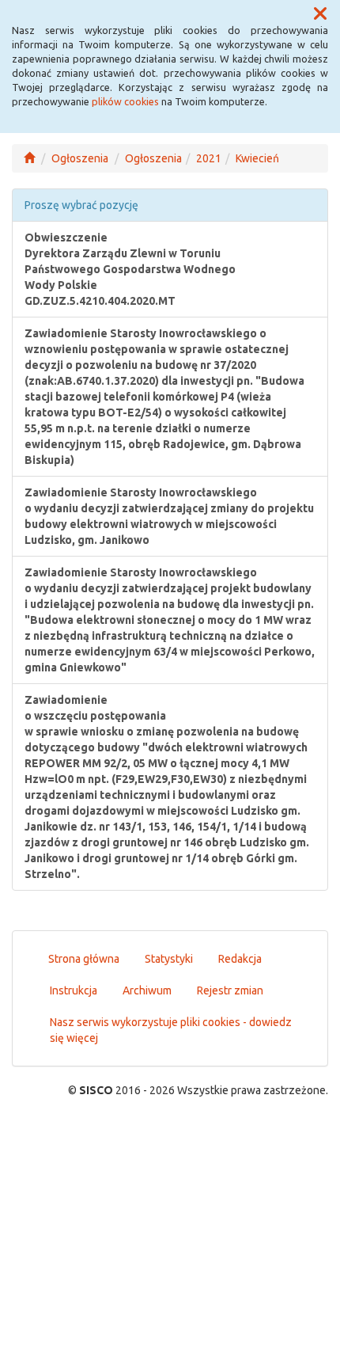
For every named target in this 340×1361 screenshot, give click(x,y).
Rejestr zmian (230, 990)
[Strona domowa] (29, 158)
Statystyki (169, 958)
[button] (320, 14)
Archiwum (147, 990)
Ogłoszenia (79, 158)
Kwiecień (257, 158)
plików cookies (125, 101)
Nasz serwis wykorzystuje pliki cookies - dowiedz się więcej (171, 1030)
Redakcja (240, 958)
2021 (208, 158)
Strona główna (83, 958)
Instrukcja (73, 990)
